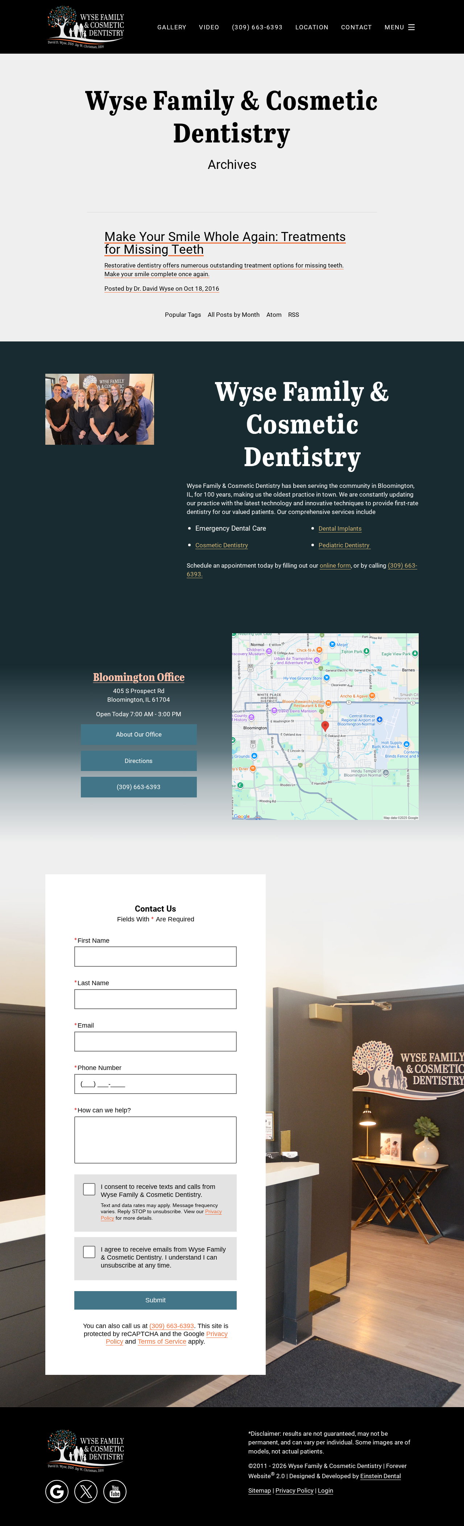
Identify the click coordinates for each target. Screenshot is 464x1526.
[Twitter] (86, 1491)
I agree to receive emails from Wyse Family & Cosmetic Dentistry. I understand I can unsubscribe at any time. (163, 1257)
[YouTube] (115, 1491)
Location (311, 27)
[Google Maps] (57, 1491)
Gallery (172, 27)
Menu (394, 27)
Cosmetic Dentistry (221, 545)
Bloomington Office (139, 676)
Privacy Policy (295, 1490)
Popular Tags (183, 314)
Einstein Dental (380, 1476)
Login (325, 1490)
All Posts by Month (234, 314)
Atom (274, 314)
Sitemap (259, 1490)
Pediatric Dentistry (345, 545)
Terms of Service (162, 1341)
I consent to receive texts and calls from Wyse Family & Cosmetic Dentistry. (161, 1202)
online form (335, 565)
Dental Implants (340, 528)
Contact (356, 27)
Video (209, 27)
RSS (293, 314)
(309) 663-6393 (171, 1326)
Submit (155, 1300)
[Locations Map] (325, 726)
